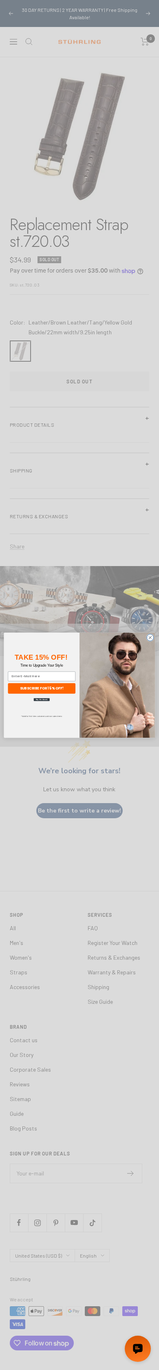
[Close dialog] (150, 637)
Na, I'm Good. (42, 699)
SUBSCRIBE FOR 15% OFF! (42, 687)
